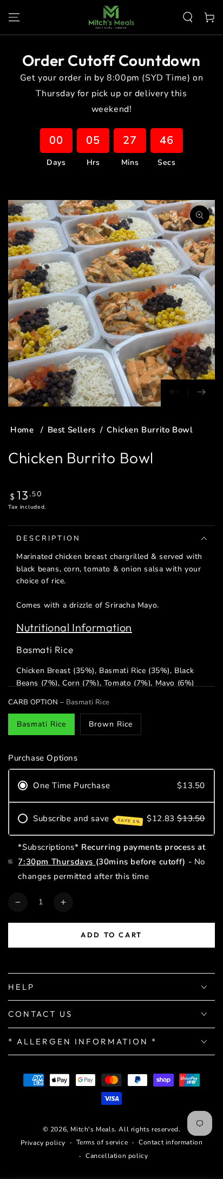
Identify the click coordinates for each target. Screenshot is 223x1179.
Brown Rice (111, 724)
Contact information (170, 1142)
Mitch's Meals (92, 1129)
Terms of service (102, 1142)
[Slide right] (201, 393)
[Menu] (14, 17)
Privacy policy (43, 1142)
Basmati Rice (41, 724)
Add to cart (111, 934)
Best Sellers (72, 429)
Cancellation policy (117, 1155)
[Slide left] (174, 393)
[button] (187, 17)
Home (23, 429)
